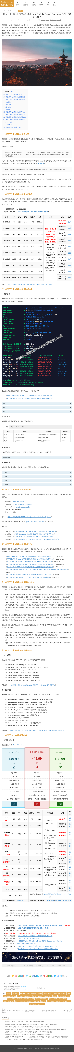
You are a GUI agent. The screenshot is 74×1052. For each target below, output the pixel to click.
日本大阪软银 (50, 1001)
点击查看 (20, 900)
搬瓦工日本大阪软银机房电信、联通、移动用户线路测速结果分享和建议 (30, 575)
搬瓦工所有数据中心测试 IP (26, 944)
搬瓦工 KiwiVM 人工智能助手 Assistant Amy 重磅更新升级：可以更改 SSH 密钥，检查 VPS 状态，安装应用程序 (36, 1037)
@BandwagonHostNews (22, 989)
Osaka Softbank (47, 996)
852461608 (67, 900)
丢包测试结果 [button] (6, 457)
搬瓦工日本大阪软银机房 (41, 998)
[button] (37, 472)
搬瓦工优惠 (53, 20)
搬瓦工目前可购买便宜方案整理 (28, 938)
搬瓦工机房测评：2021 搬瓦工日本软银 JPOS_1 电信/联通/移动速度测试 (30, 398)
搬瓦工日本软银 (62, 998)
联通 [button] (4, 407)
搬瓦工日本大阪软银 (29, 998)
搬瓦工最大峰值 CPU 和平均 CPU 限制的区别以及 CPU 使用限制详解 (32, 685)
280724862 (58, 900)
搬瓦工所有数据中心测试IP (35, 522)
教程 (54, 5)
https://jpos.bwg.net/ (19, 502)
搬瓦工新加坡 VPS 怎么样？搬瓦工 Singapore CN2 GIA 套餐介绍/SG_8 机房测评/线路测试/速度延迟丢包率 (35, 1029)
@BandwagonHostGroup (52, 988)
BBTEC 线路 (16, 993)
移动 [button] (4, 411)
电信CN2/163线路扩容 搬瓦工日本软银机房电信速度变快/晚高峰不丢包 (29, 396)
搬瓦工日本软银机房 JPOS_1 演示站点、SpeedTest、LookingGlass (29, 517)
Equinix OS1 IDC (48, 993)
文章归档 (42, 1048)
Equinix (40, 993)
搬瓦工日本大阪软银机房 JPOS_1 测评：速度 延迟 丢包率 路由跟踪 (28, 577)
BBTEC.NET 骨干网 (31, 993)
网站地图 (37, 1048)
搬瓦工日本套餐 (53, 998)
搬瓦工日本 (19, 998)
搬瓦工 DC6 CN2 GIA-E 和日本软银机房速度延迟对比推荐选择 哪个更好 (30, 567)
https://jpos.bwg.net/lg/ (23, 507)
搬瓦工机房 (29, 1001)
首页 (17, 5)
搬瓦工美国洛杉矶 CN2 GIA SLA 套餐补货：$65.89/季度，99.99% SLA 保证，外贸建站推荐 (31, 1024)
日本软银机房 (33, 1004)
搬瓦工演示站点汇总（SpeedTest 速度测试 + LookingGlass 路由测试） (36, 539)
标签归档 (47, 1048)
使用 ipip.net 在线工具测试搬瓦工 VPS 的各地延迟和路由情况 (34, 537)
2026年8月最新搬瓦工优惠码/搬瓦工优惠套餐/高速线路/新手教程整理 (24, 1022)
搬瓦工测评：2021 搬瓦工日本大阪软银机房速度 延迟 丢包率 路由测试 (29, 562)
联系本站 (52, 1048)
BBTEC (9, 993)
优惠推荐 (25, 5)
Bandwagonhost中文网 (7, 3)
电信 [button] (4, 403)
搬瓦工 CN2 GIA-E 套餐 (64, 996)
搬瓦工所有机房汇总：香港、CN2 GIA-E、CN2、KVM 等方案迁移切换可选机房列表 (37, 730)
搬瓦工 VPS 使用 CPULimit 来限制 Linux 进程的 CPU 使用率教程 (18, 1012)
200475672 (50, 900)
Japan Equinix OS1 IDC (10, 996)
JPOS (34, 996)
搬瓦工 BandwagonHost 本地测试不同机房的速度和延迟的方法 (34, 534)
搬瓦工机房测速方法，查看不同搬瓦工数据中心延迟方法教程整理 (35, 531)
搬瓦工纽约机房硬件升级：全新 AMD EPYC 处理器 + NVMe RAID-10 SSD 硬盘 (27, 1034)
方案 (48, 5)
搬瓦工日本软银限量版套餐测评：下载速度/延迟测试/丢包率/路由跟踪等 (30, 564)
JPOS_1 (40, 996)
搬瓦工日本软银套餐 (8, 1001)
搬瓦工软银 (36, 1001)
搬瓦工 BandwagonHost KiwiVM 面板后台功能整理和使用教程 (38, 949)
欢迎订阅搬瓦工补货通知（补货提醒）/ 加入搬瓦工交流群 (36, 933)
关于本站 (57, 1048)
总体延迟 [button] (5, 427)
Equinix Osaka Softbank (59, 993)
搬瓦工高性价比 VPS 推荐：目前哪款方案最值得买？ (35, 936)
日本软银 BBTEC (66, 1001)
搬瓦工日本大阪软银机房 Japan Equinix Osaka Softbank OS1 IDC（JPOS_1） (37, 15)
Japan (68, 993)
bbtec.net (22, 993)
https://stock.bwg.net (19, 745)
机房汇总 (58, 20)
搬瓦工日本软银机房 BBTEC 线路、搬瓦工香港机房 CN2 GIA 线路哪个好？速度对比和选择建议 (37, 569)
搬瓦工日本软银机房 (20, 1001)
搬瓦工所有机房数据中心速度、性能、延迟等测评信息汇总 (37, 946)
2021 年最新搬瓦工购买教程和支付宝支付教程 (33, 212)
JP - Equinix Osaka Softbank (24, 996)
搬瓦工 (54, 996)
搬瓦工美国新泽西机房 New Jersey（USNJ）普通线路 (57, 1011)
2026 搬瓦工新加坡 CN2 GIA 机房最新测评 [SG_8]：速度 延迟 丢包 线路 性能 (27, 1027)
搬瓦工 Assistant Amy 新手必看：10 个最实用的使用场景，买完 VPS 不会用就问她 (28, 1032)
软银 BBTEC (41, 1004)
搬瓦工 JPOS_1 (11, 998)
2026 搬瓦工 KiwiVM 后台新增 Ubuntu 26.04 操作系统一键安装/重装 (24, 1039)
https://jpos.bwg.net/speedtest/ (22, 504)
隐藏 (12, 91)
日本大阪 (43, 1001)
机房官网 (41, 163)
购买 (69, 222)
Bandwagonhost (45, 20)
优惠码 (34, 5)
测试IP (41, 5)
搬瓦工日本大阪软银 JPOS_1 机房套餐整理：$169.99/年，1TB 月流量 (30, 284)
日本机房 (58, 1001)
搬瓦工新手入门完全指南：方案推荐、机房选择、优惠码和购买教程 (40, 925)
